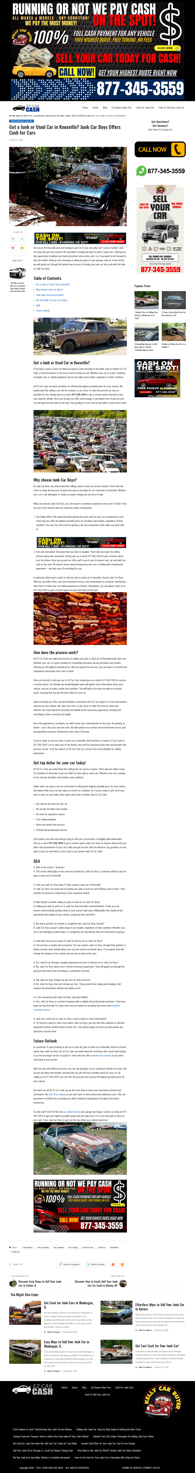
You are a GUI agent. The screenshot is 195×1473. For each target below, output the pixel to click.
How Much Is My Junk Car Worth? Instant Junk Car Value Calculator (109, 1450)
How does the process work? (50, 295)
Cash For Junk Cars (145, 107)
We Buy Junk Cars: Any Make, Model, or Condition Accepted (41, 1457)
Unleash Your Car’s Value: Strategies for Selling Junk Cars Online (123, 1436)
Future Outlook (43, 310)
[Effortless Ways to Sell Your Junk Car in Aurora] (116, 1313)
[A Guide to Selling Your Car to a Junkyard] (174, 332)
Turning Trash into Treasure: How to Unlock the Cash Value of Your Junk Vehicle (51, 1436)
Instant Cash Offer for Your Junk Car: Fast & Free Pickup (108, 1443)
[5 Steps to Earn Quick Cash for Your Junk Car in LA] (174, 300)
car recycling (43, 1248)
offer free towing (57, 1094)
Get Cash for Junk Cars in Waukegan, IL (68, 1304)
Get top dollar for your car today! (51, 300)
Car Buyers (28, 1248)
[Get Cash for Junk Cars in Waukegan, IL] (25, 1313)
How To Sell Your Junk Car (171, 107)
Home (85, 107)
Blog (105, 107)
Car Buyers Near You (121, 107)
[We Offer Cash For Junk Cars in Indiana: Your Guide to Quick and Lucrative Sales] (18, 272)
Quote (95, 107)
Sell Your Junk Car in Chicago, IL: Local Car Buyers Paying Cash (43, 1450)
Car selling (73, 1248)
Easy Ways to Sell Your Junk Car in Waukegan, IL (66, 1343)
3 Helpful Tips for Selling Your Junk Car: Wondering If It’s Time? (146, 315)
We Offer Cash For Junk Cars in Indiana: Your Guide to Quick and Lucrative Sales (17, 287)
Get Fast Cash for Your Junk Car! (157, 1345)
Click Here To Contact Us (160, 129)
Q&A (38, 305)
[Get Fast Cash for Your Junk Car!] (116, 1352)
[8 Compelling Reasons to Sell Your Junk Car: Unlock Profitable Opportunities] (147, 332)
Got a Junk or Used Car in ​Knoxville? (53, 284)
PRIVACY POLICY (151, 1467)
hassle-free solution (101, 1055)
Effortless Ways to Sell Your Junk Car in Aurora (159, 1306)
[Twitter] (22, 239)
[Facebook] (12, 239)
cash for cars (88, 1248)
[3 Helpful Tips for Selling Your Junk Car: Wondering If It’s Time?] (147, 300)
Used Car (16, 1252)
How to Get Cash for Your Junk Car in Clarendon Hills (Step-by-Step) (107, 1457)
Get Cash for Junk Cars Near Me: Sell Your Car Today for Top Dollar (45, 1443)
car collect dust (70, 1111)
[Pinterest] (12, 248)
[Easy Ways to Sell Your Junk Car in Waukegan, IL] (25, 1352)
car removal (59, 1248)
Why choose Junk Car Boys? (49, 289)
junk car (102, 1248)
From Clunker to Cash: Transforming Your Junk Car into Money (42, 1429)
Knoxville (114, 1248)
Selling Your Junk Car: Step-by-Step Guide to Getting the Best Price (108, 1429)
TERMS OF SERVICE (131, 1467)
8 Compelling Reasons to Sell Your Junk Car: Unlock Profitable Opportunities (146, 347)
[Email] (22, 248)
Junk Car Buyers (54, 1332)
